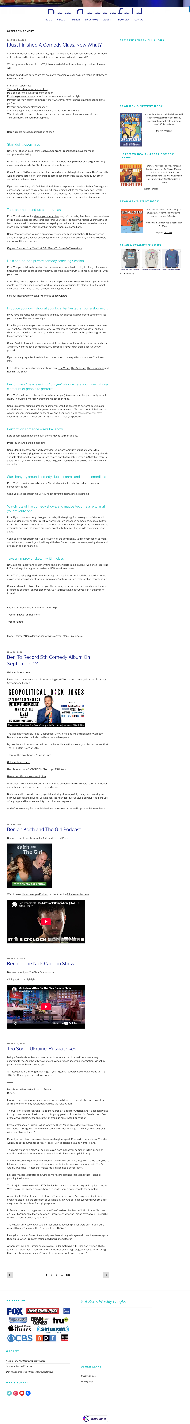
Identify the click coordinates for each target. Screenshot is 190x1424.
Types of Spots (15, 621)
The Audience (78, 368)
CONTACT (139, 19)
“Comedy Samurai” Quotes (19, 1366)
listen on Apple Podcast (35, 894)
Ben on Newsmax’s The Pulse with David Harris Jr (29, 1371)
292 (68, 1275)
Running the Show (17, 371)
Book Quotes (87, 1381)
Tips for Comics (88, 1376)
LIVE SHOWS (91, 19)
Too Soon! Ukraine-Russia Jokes (41, 1049)
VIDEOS (61, 19)
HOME (48, 19)
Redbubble (129, 273)
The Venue (64, 368)
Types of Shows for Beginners (23, 614)
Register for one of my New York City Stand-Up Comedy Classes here (44, 248)
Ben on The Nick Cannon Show (40, 963)
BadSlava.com (49, 150)
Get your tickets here (18, 672)
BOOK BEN (123, 19)
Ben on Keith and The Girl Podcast (44, 829)
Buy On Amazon (164, 130)
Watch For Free (151, 188)
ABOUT (107, 19)
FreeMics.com (70, 150)
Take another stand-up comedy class (27, 89)
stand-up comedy (72, 636)
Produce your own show (20, 96)
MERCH (76, 19)
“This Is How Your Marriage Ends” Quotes (25, 1361)
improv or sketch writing (29, 117)
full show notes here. (78, 894)
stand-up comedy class (76, 53)
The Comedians (95, 368)
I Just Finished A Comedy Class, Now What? (54, 45)
